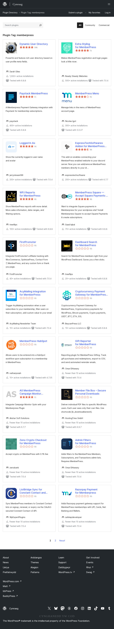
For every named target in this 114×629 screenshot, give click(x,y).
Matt (7, 586)
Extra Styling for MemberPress (85, 46)
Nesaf (62, 540)
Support (62, 562)
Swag (90, 572)
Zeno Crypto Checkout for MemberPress (33, 442)
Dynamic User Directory (34, 44)
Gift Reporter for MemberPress (85, 343)
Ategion (34, 567)
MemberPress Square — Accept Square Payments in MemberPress (91, 194)
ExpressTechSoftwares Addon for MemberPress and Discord (90, 145)
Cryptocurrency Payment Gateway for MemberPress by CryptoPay (91, 293)
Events (89, 562)
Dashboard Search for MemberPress (86, 244)
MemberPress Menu (87, 93)
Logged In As (27, 143)
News (6, 562)
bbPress (8, 591)
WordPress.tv (66, 572)
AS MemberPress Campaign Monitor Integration (30, 392)
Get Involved (93, 557)
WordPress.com (12, 581)
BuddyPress (10, 596)
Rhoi (90, 567)
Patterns (35, 572)
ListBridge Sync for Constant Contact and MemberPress (33, 491)
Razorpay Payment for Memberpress (86, 491)
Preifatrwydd (9, 572)
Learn (61, 557)
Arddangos (36, 557)
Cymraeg (13, 608)
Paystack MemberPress (34, 93)
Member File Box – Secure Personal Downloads (90, 392)
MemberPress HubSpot (33, 341)
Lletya (6, 567)
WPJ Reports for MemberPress (30, 194)
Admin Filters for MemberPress (85, 442)
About (6, 557)
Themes (35, 562)
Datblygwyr (64, 567)
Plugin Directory (10, 12)
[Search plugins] (40, 25)
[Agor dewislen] (109, 4)
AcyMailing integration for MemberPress (33, 293)
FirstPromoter (28, 242)
